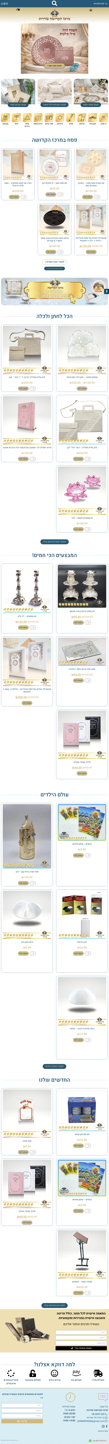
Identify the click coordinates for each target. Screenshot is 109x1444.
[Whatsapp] (2, 4)
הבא (51, 533)
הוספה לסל (51, 194)
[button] (91, 10)
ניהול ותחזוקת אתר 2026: (9, 1440)
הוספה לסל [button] (87, 197)
